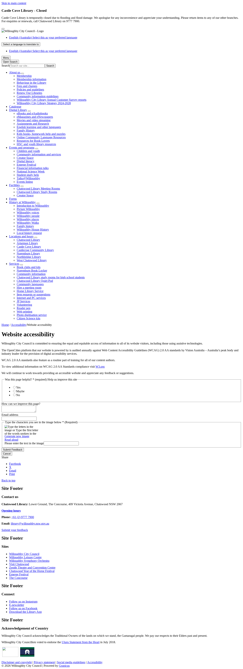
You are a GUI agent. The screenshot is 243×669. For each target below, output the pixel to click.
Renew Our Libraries (29, 93)
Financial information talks (33, 168)
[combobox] (21, 44)
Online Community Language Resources (41, 137)
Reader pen (23, 308)
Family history (25, 226)
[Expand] (22, 73)
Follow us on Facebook (23, 608)
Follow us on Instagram (23, 601)
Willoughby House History (33, 229)
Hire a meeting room (29, 287)
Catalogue (15, 106)
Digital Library (18, 110)
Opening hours (11, 510)
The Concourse (18, 577)
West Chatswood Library (32, 260)
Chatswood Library (28, 239)
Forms (13, 198)
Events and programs (21, 147)
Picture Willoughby (28, 209)
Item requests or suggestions (33, 294)
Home (5, 324)
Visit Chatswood (19, 564)
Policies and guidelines (30, 89)
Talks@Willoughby (28, 178)
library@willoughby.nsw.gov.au (30, 523)
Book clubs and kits (28, 267)
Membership (24, 75)
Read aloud (11, 439)
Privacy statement (44, 662)
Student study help (28, 175)
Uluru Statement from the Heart (80, 642)
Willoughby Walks (28, 222)
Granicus (64, 665)
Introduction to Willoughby (33, 205)
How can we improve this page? (21, 403)
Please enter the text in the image (24, 443)
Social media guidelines (71, 662)
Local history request (29, 233)
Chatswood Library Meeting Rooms (38, 188)
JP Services (23, 301)
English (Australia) (43, 37)
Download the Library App (25, 611)
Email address (10, 414)
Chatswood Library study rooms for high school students (51, 277)
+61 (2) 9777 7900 (22, 517)
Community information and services (39, 154)
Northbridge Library (29, 256)
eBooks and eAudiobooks (32, 113)
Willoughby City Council (24, 554)
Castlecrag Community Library (35, 250)
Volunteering (24, 304)
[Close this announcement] (3, 28)
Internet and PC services (31, 297)
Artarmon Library (27, 243)
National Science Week (31, 171)
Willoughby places (28, 219)
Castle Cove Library (29, 246)
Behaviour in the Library (31, 82)
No (18, 395)
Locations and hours (21, 236)
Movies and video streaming (33, 120)
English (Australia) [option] (43, 51)
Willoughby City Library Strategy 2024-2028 (44, 103)
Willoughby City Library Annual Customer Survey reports (51, 99)
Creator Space (25, 157)
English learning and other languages (39, 127)
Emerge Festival (26, 164)
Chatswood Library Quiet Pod (35, 280)
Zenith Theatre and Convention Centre (32, 567)
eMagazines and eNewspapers (35, 116)
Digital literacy (25, 161)
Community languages (30, 284)
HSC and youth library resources (36, 144)
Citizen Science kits (28, 318)
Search (6, 65)
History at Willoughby (22, 202)
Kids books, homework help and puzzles (41, 134)
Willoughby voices (28, 212)
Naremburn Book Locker (32, 270)
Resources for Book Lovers (33, 140)
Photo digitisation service (32, 315)
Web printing (24, 311)
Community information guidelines (37, 96)
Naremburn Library (28, 253)
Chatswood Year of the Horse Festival (31, 571)
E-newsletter (16, 605)
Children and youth (28, 151)
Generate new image (17, 436)
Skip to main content (14, 3)
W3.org (100, 366)
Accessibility (18, 324)
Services (14, 263)
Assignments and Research (33, 123)
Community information (31, 274)
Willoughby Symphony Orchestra (29, 560)
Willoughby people (28, 215)
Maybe (20, 391)
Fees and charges (27, 86)
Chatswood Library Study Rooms (37, 192)
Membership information (31, 79)
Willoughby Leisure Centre (25, 557)
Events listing (25, 181)
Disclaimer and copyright (17, 662)
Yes (18, 387)
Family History (26, 130)
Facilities (14, 185)
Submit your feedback (15, 530)
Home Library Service (30, 291)
